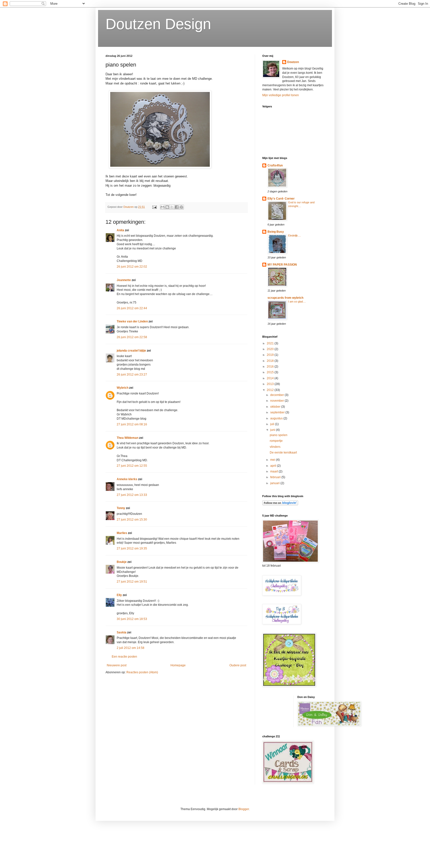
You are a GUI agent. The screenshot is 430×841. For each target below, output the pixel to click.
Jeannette (124, 280)
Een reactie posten (124, 656)
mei (273, 459)
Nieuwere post (116, 665)
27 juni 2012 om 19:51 (132, 581)
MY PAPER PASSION (282, 264)
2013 (270, 384)
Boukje (122, 562)
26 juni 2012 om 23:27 (132, 374)
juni (273, 430)
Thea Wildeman (127, 438)
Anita (120, 230)
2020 (270, 349)
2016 (270, 366)
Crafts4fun (275, 165)
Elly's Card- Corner (281, 198)
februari (275, 477)
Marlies (122, 533)
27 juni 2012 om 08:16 (132, 424)
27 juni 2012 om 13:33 (132, 495)
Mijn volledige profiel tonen (280, 95)
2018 (270, 361)
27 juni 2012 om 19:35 (132, 548)
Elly (119, 595)
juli (272, 424)
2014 (270, 378)
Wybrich (122, 387)
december (277, 395)
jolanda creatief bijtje (131, 350)
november (277, 400)
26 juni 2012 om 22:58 (132, 337)
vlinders (275, 447)
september (277, 412)
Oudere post (237, 665)
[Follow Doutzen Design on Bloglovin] (280, 504)
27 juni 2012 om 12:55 (132, 465)
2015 (270, 372)
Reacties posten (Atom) (142, 672)
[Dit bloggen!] (167, 207)
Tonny (121, 508)
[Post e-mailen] (154, 206)
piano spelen (278, 435)
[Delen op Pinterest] (181, 207)
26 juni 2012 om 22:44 (132, 308)
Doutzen (293, 62)
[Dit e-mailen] (162, 207)
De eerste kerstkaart (283, 452)
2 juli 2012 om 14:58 (130, 648)
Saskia (121, 632)
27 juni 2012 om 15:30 (132, 519)
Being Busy (276, 231)
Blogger (243, 809)
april (273, 465)
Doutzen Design (158, 24)
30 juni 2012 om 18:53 (132, 619)
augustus (276, 418)
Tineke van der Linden (132, 321)
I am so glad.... (297, 301)
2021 (270, 343)
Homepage (178, 665)
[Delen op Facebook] (176, 207)
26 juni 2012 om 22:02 (132, 266)
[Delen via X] (171, 207)
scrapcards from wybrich (285, 298)
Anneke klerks (127, 479)
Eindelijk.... (294, 235)
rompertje (276, 441)
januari (275, 483)
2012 (270, 390)
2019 (270, 355)
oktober (275, 406)
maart (274, 471)
